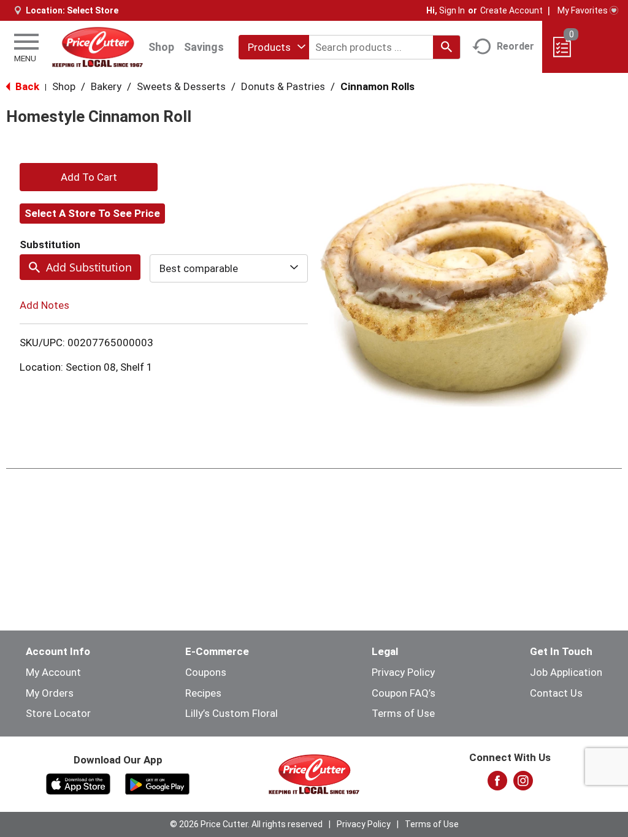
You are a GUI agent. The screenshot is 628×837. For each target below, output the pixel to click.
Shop (161, 46)
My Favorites (582, 10)
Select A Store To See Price (92, 213)
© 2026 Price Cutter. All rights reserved (246, 824)
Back (26, 86)
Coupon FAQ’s (403, 693)
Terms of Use (403, 713)
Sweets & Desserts (181, 86)
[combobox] (274, 47)
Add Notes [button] (44, 305)
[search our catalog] (446, 47)
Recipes (203, 693)
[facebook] (497, 784)
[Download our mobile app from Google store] (157, 783)
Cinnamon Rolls (377, 86)
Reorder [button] (515, 46)
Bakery (106, 86)
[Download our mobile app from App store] (78, 783)
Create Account (511, 10)
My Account (53, 672)
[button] (89, 177)
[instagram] (523, 784)
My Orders (50, 693)
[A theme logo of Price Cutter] (98, 46)
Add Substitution (89, 267)
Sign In (452, 10)
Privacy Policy (403, 672)
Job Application (566, 672)
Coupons (205, 672)
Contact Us (556, 693)
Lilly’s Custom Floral (231, 713)
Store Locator (58, 713)
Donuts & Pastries (283, 86)
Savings (204, 46)
